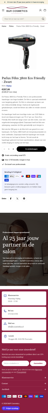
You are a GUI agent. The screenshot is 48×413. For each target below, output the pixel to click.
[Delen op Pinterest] (24, 198)
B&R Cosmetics (13, 403)
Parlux (8, 86)
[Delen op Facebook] (10, 198)
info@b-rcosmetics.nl (16, 326)
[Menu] (3, 10)
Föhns (11, 26)
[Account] (40, 10)
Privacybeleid (21, 372)
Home (4, 26)
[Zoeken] (43, 19)
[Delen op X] (17, 198)
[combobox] (24, 19)
